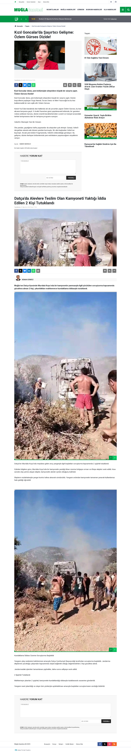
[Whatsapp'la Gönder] (33, 85)
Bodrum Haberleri (94, 10)
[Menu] (123, 10)
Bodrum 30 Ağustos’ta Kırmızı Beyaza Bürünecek (55, 19)
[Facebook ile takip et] (100, 744)
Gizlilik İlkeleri (70, 744)
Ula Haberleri (110, 10)
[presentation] (21, 19)
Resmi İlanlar (53, 10)
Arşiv (39, 2)
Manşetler (21, 2)
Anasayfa (20, 26)
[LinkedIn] (29, 85)
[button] (70, 85)
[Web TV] (111, 2)
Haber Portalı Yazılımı (24, 750)
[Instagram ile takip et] (109, 744)
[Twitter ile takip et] (104, 744)
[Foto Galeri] (116, 2)
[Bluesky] (25, 85)
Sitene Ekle (46, 2)
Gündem (80, 10)
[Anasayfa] (15, 2)
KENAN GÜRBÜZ (27, 280)
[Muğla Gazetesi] (28, 9)
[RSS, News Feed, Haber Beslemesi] (114, 744)
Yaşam (27, 26)
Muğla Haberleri (68, 10)
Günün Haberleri (31, 2)
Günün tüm (110, 19)
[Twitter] (20, 85)
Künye (54, 744)
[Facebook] (16, 85)
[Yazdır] (65, 85)
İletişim (61, 744)
